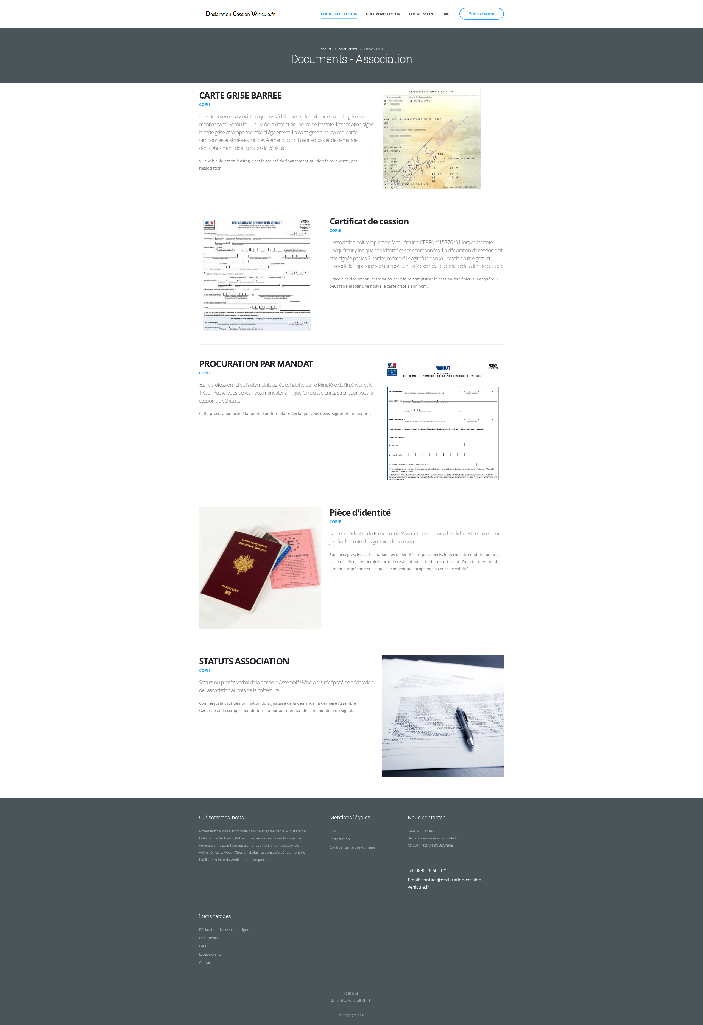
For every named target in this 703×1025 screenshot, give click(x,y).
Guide (446, 14)
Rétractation (340, 838)
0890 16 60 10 (429, 870)
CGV (333, 830)
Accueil (326, 49)
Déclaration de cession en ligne (224, 929)
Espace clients (210, 954)
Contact (205, 962)
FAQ (202, 945)
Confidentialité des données (352, 847)
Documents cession (383, 14)
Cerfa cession (421, 14)
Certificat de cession (339, 14)
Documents (348, 49)
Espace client (483, 14)
